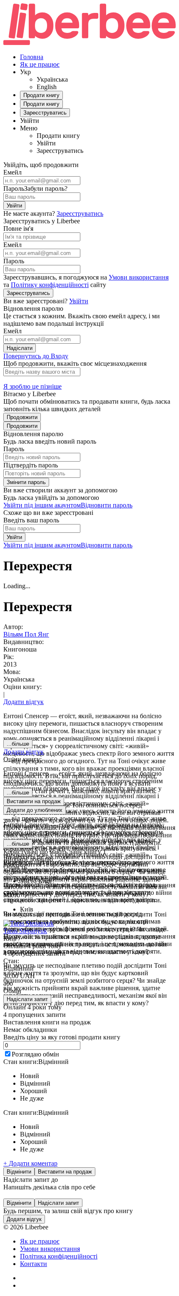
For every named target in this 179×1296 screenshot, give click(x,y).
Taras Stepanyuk (25, 930)
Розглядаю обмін (35, 1054)
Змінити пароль (26, 482)
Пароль (13, 188)
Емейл (12, 172)
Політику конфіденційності (50, 284)
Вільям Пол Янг (26, 634)
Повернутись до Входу (35, 356)
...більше (18, 744)
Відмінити (19, 1172)
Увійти (14, 205)
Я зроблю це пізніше (32, 386)
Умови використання (139, 277)
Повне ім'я (18, 228)
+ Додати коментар (30, 1163)
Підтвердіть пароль (30, 465)
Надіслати (19, 348)
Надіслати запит (27, 999)
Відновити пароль (106, 505)
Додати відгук (23, 701)
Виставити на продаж (65, 1172)
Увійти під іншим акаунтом (42, 505)
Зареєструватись (80, 213)
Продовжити (22, 417)
